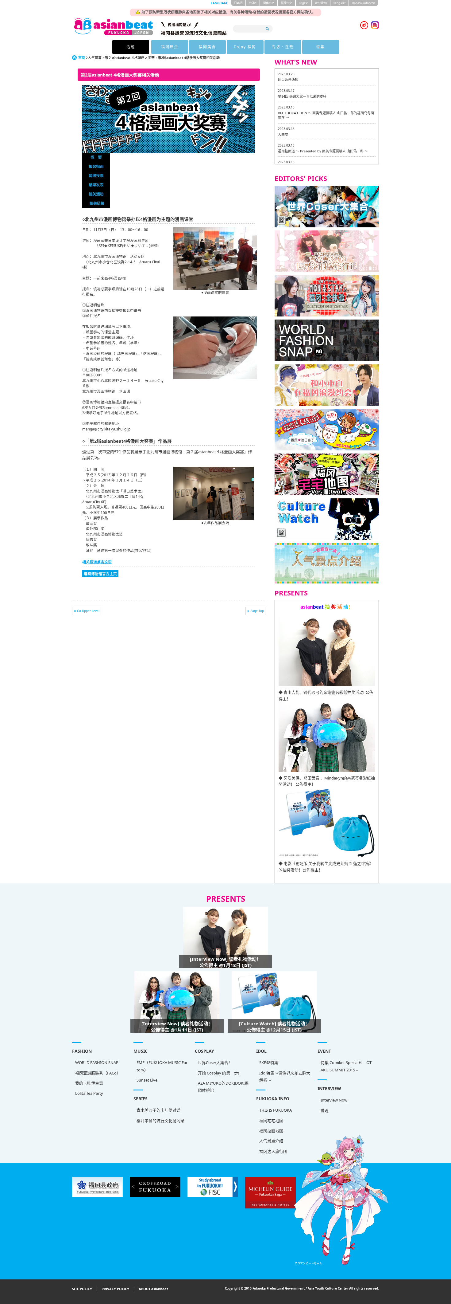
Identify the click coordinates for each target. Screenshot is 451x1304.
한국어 (252, 3)
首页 (81, 57)
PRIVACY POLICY (115, 1288)
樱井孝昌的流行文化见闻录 (160, 1120)
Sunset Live (147, 1080)
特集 (320, 46)
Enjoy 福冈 (245, 46)
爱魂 (325, 1110)
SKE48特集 (268, 1062)
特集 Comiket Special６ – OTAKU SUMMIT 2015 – (346, 1066)
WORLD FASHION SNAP (96, 1062)
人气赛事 (95, 57)
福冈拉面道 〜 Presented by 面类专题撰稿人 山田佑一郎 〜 (323, 151)
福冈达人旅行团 (273, 1151)
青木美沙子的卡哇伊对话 (158, 1110)
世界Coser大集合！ (215, 1062)
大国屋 (283, 134)
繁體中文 (286, 3)
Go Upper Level (88, 611)
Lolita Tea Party (89, 1093)
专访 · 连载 (283, 46)
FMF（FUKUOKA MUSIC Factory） (162, 1066)
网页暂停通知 (288, 79)
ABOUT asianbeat (153, 1288)
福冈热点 (169, 46)
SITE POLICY (82, 1288)
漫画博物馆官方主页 (100, 573)
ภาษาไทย (321, 3)
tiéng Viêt (339, 3)
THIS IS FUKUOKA (275, 1110)
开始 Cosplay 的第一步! (218, 1073)
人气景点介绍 (271, 1141)
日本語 (238, 3)
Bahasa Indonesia (363, 3)
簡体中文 (268, 3)
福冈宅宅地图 (271, 1120)
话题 (130, 46)
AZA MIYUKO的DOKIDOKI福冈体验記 (223, 1086)
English (303, 3)
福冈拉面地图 (271, 1130)
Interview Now (334, 1100)
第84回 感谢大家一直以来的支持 (302, 96)
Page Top (257, 611)
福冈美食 (207, 46)
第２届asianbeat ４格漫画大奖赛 (130, 57)
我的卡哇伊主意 (89, 1083)
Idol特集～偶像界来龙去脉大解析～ (284, 1076)
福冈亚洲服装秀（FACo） (98, 1073)
